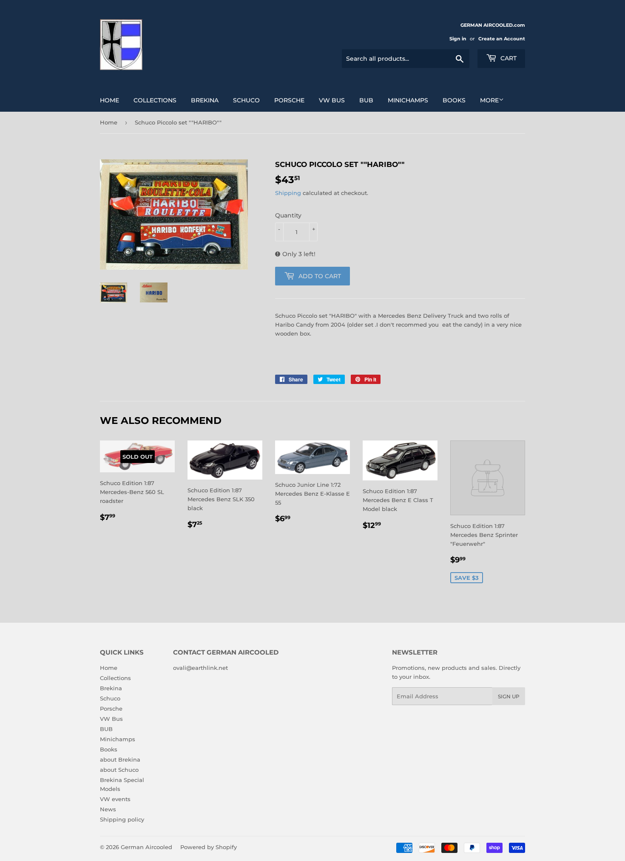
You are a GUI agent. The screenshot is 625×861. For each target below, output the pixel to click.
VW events (115, 799)
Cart (508, 58)
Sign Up (509, 696)
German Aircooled (146, 847)
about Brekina (120, 759)
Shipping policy (122, 819)
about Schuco (119, 769)
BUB (366, 100)
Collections (155, 100)
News (108, 809)
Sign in (457, 39)
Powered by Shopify (208, 847)
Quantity (288, 215)
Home (109, 100)
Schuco (246, 100)
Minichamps (408, 100)
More (489, 100)
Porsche (289, 100)
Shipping (288, 192)
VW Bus (332, 100)
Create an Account (501, 39)
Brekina (205, 100)
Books (454, 100)
